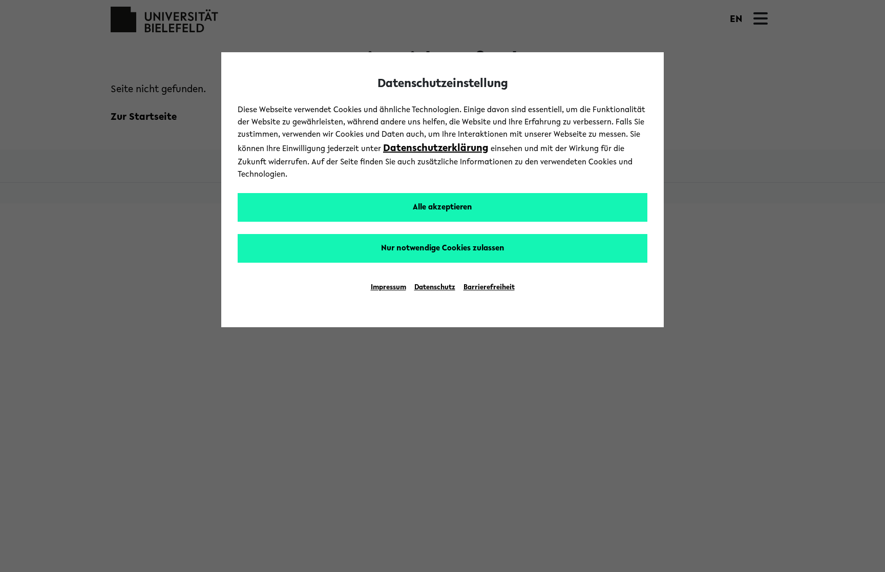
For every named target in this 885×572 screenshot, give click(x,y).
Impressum (388, 287)
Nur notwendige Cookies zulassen (442, 248)
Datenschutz (434, 287)
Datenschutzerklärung (436, 148)
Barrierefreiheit (489, 287)
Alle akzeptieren (442, 207)
